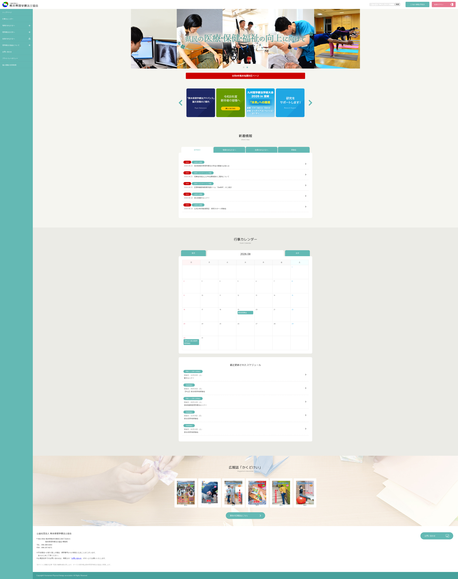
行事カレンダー (7, 19)
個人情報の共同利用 (9, 65)
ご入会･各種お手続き (417, 4)
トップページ (7, 12)
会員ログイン (438, 4)
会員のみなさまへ (8, 39)
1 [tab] (243, 67)
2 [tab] (247, 67)
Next (310, 102)
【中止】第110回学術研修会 (191, 342)
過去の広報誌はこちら (239, 516)
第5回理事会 (242, 313)
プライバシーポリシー (10, 58)
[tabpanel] (245, 39)
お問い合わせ (7, 52)
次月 (297, 253)
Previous (180, 102)
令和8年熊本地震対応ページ (245, 76)
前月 (193, 253)
